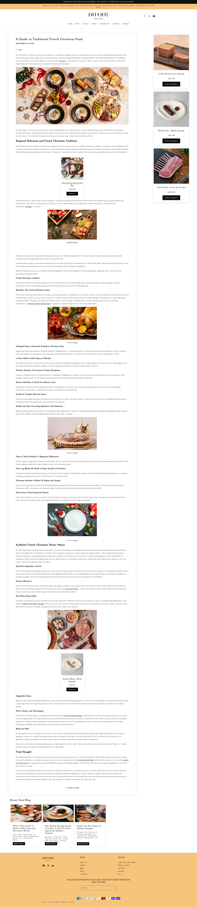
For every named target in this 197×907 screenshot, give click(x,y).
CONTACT (83, 865)
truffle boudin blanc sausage (33, 604)
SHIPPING (121, 868)
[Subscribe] (114, 888)
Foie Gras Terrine (72, 589)
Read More (18, 844)
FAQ (119, 874)
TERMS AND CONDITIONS (127, 862)
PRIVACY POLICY (124, 865)
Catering (83, 874)
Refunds (121, 871)
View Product (171, 84)
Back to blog (73, 788)
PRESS (82, 871)
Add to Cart (72, 193)
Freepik (76, 242)
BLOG (81, 868)
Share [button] (20, 50)
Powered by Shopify (67, 902)
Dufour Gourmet (54, 902)
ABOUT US (83, 862)
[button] (78, 24)
